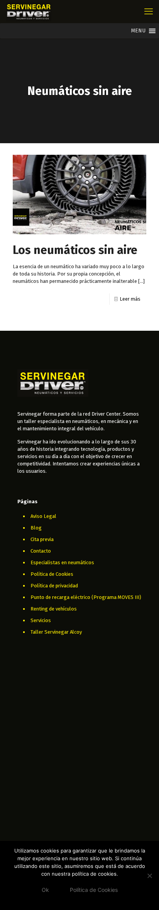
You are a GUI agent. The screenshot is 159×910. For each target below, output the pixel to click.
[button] (138, 31)
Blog (36, 528)
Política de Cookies (51, 574)
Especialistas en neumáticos (62, 562)
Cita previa (42, 539)
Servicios (40, 620)
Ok (45, 889)
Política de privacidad (54, 586)
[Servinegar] (28, 11)
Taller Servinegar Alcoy (56, 632)
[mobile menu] (148, 11)
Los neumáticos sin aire (75, 250)
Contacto (40, 551)
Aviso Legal (43, 516)
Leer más (130, 299)
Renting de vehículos (53, 609)
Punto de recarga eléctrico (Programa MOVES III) (85, 597)
